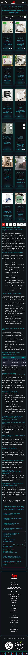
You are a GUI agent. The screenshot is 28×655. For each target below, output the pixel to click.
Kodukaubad (20, 6)
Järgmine (24, 224)
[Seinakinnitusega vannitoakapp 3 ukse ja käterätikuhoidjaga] (7, 95)
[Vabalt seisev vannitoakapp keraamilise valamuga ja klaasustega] (20, 60)
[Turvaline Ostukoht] (8, 645)
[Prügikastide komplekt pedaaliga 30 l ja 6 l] (20, 163)
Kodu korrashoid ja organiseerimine (20, 173)
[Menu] (2, 2)
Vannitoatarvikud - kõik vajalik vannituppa (7, 172)
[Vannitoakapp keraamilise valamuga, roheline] (20, 198)
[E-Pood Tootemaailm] (14, 576)
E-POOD (5, 6)
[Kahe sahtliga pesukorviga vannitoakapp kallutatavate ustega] (20, 27)
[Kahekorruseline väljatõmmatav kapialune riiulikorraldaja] (20, 128)
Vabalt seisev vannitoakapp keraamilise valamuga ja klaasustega (20, 76)
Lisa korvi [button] (10, 48)
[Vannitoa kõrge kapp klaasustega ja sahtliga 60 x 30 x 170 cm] (7, 161)
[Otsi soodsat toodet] (6, 2)
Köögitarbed (20, 139)
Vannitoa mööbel (8, 171)
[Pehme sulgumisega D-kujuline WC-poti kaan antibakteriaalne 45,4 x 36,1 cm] (7, 198)
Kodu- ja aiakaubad (12, 6)
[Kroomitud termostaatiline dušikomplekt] (7, 128)
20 (21, 224)
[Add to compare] (11, 23)
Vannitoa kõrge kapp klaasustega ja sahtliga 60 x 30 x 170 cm (7, 177)
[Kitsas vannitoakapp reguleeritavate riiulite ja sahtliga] (7, 27)
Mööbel (5, 35)
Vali (10, 82)
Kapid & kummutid (7, 68)
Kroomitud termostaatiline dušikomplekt (7, 142)
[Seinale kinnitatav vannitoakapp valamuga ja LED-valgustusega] (7, 60)
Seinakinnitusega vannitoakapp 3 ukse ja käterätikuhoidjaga (7, 111)
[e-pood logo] (13, 2)
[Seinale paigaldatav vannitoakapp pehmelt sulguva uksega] (20, 95)
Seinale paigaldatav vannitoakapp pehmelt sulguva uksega (20, 110)
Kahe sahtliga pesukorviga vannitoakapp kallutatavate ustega (20, 43)
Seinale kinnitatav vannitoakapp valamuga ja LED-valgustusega (7, 77)
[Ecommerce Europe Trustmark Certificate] (20, 645)
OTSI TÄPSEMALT (6, 17)
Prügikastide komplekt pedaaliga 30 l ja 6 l (20, 181)
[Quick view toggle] (11, 26)
